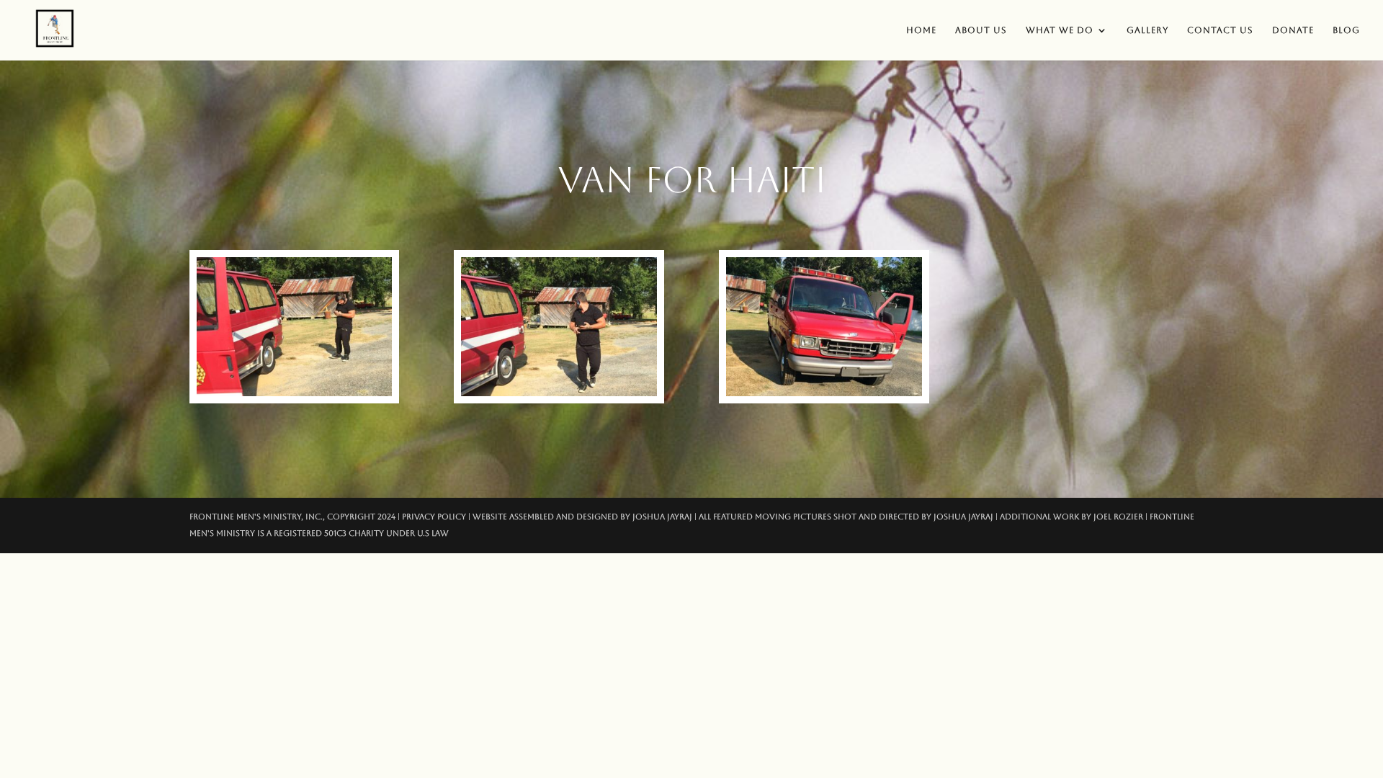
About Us (981, 30)
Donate (1293, 30)
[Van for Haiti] (294, 392)
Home (921, 30)
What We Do (1059, 30)
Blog (1346, 30)
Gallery (1147, 30)
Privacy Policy (434, 517)
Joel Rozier (1118, 517)
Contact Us (1220, 30)
